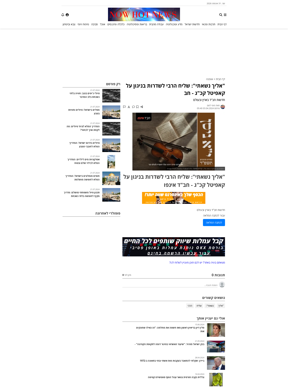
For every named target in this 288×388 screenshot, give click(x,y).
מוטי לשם (211, 105)
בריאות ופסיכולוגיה (137, 24)
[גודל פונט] (129, 106)
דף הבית (222, 24)
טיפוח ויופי (83, 24)
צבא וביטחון (69, 24)
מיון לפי (127, 274)
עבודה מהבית (156, 24)
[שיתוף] (142, 106)
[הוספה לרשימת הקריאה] (137, 106)
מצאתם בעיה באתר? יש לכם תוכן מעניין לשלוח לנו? (196, 262)
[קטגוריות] (225, 15)
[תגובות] (133, 106)
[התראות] (63, 15)
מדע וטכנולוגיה (174, 24)
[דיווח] (124, 106)
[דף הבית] (144, 15)
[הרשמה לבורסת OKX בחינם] (173, 247)
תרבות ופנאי (208, 24)
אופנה (209, 79)
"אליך (221, 305)
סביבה (94, 24)
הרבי (190, 305)
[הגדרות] (67, 15)
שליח (199, 305)
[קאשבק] (173, 198)
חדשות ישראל (192, 24)
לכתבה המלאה (214, 222)
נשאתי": (210, 305)
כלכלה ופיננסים (115, 24)
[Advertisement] (144, 51)
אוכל (102, 24)
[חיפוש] (220, 15)
